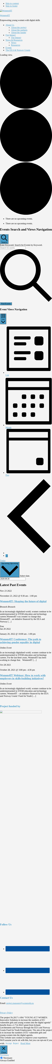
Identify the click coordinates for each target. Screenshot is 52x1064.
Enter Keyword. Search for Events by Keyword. (21, 245)
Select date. (25, 576)
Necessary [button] (4, 1055)
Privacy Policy (6, 1013)
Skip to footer (11, 6)
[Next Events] (7, 555)
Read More (25, 1043)
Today (3, 560)
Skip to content (12, 3)
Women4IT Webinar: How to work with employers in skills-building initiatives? (23, 677)
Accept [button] (8, 1043)
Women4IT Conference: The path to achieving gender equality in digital (20, 641)
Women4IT (5, 15)
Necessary (7, 1058)
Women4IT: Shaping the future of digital (23, 601)
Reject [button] (16, 1043)
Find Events (6, 304)
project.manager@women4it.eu (20, 1003)
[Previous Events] (29, 553)
